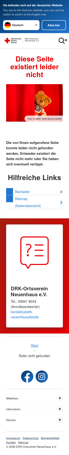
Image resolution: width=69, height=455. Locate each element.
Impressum (13, 438)
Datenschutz (31, 438)
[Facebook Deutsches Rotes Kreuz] (27, 376)
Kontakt (11, 442)
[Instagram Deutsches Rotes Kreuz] (42, 376)
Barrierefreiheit (50, 438)
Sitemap (23, 442)
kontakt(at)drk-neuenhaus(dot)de (25, 314)
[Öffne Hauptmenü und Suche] (62, 40)
